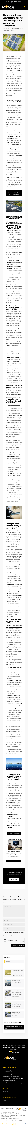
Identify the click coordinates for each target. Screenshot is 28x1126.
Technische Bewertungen (9, 1080)
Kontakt (5, 1100)
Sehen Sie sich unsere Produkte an (13, 1027)
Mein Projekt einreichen (13, 861)
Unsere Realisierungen (14, 833)
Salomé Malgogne (12, 28)
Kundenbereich (14, 879)
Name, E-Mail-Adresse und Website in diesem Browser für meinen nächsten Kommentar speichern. (13, 934)
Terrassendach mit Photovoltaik (11, 1076)
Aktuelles (10, 30)
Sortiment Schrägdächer (9, 1074)
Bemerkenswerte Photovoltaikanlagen (13, 1083)
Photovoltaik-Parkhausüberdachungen (13, 1078)
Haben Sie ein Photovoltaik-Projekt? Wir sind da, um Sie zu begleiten (14, 192)
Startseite (5, 1091)
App (19, 1045)
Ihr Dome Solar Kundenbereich (13, 1)
